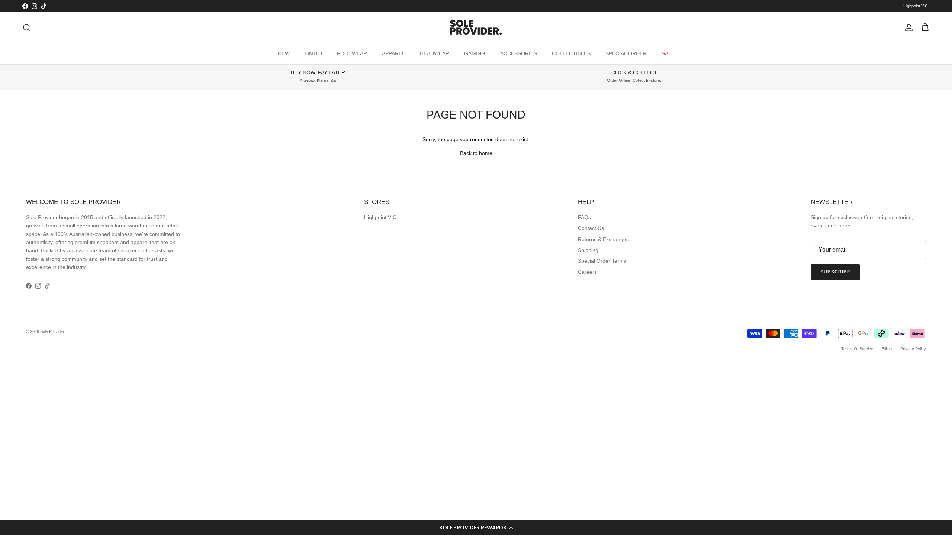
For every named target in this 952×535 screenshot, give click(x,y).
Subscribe (835, 272)
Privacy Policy (913, 349)
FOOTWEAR (352, 53)
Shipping (588, 250)
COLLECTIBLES (571, 53)
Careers (587, 272)
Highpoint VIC (915, 6)
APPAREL (393, 53)
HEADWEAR (434, 53)
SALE (668, 53)
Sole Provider (52, 331)
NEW (284, 53)
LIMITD (313, 53)
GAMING (474, 53)
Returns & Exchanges (603, 239)
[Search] (26, 27)
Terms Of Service (857, 349)
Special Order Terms (602, 261)
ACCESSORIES (518, 53)
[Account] (907, 27)
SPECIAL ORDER (626, 53)
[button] (476, 527)
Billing (887, 349)
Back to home (476, 153)
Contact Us (591, 228)
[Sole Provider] (476, 27)
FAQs (584, 217)
